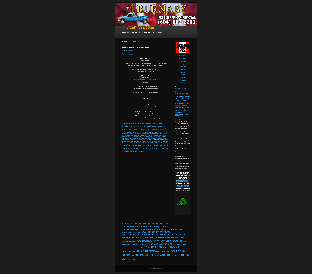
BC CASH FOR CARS (126, 244)
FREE (131, 134)
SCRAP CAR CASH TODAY (161, 144)
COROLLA (150, 132)
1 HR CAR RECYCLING (160, 223)
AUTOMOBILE (149, 234)
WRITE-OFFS (136, 151)
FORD (127, 134)
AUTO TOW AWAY (132, 241)
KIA (166, 135)
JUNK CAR (164, 134)
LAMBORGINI (125, 136)
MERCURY (140, 136)
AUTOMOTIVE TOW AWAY (152, 237)
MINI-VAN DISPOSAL (148, 136)
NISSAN (147, 138)
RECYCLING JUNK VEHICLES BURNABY (131, 142)
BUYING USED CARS (126, 129)
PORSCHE (127, 139)
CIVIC (134, 132)
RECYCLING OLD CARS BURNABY (149, 142)
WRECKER (124, 151)
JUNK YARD (161, 135)
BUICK (123, 128)
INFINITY (152, 134)
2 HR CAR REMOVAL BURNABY (134, 229)
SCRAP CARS (149, 145)
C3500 (140, 129)
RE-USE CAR (138, 139)
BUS (136, 247)
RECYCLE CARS (164, 139)
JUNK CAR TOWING (137, 135)
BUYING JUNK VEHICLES (159, 128)
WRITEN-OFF (142, 151)
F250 (159, 132)
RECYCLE (144, 139)
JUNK (160, 134)
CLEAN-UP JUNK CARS (142, 132)
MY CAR (142, 138)
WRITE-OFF (129, 151)
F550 (167, 132)
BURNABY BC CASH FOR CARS (142, 244)
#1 (140, 123)
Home (123, 28)
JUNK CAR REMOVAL (127, 135)
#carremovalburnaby (131, 123)
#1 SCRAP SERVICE (155, 125)
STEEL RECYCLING (162, 147)
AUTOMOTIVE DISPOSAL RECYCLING (170, 234)
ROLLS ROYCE (131, 144)
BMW (164, 126)
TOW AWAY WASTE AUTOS (150, 148)
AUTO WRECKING (176, 241)
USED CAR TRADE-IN (156, 150)
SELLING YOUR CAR (152, 147)
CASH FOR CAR (153, 247)
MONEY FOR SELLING (163, 136)
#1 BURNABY (155, 123)
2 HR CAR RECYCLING (156, 226)
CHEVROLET (130, 132)
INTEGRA (156, 134)
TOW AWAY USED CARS (138, 148)
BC (187, 241)
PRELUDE (132, 139)
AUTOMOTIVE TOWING (168, 237)
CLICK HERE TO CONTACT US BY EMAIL (145, 79)
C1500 (133, 129)
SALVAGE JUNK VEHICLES (141, 144)
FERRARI (124, 134)
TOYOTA (159, 148)
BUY (139, 247)
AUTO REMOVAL (125, 241)
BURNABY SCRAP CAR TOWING (128, 247)
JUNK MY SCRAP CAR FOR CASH (150, 135)
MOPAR (138, 138)
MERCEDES (135, 136)
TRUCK (163, 148)
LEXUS (130, 136)
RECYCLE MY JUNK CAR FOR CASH (130, 141)
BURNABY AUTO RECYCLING (132, 128)
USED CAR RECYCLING (135, 150)
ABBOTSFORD (178, 229)
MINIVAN (156, 136)
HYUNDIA (139, 134)
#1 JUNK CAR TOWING (132, 125)
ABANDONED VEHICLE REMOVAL (161, 229)
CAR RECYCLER (149, 129)
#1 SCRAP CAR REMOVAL (144, 125)
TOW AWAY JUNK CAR (127, 148)
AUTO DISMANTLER (140, 126)
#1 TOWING (163, 125)
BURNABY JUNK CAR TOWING (179, 244)
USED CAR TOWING (145, 150)
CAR (143, 129)
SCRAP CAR (151, 144)
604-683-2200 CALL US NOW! (136, 47)
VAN (163, 150)
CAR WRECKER (157, 129)
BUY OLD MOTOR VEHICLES (146, 128)
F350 (161, 132)
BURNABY (133, 244)
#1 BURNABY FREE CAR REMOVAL (136, 223)
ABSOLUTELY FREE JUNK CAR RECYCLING (131, 232)
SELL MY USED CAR (142, 147)
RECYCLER (165, 141)
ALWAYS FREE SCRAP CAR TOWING (156, 232)
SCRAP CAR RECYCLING (139, 145)
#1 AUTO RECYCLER (146, 123)
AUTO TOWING (143, 241)
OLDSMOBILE (152, 138)
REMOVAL (160, 142)
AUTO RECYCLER (149, 126)
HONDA (134, 134)
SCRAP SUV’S (156, 145)
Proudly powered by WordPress (156, 268)
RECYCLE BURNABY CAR (153, 139)
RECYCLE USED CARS (156, 141)
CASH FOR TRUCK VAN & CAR (142, 131)
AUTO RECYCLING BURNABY (179, 237)
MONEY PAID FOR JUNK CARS (129, 138)
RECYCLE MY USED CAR (145, 141)
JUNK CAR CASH (128, 251)
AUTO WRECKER (158, 126)
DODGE (155, 132)
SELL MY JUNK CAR (132, 147)
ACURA (133, 126)
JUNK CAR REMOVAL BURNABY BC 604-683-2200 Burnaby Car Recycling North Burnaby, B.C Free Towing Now (182, 92)
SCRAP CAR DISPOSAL (127, 145)
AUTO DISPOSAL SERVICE (132, 234)
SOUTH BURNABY (176, 255)
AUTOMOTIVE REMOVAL (132, 237)
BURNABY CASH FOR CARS (160, 244)
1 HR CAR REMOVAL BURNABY (134, 226)
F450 (164, 132)
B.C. (185, 241)
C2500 (136, 129)
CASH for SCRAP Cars (129, 131)
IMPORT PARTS (145, 134)
